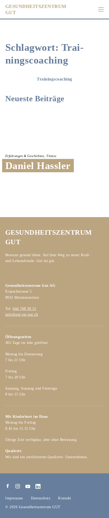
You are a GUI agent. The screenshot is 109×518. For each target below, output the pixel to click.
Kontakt (64, 498)
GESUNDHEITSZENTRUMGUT (35, 9)
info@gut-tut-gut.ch (21, 315)
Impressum (14, 498)
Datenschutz (41, 498)
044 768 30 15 (24, 309)
